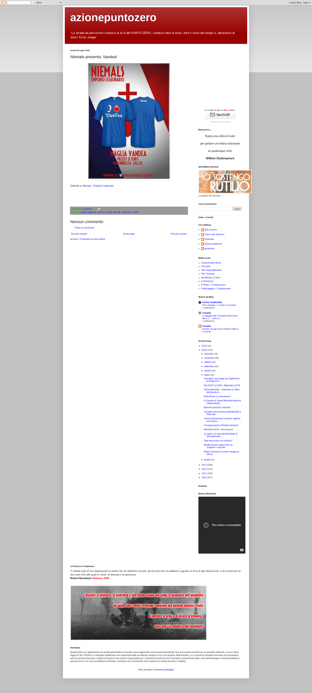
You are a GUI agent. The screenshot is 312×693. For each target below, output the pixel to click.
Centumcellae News (211, 263)
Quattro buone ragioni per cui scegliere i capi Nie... (218, 446)
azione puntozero (213, 244)
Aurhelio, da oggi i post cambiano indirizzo (220, 329)
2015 (204, 350)
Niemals (116, 212)
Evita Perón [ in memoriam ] (217, 396)
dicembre (209, 354)
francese (101, 212)
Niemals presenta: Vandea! (217, 407)
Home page (129, 234)
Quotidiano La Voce (210, 277)
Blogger (170, 669)
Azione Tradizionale (212, 302)
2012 (204, 469)
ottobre (208, 362)
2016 (204, 346)
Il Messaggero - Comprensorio (216, 288)
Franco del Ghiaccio (214, 234)
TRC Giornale (208, 274)
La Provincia (207, 281)
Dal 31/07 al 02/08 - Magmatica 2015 (222, 385)
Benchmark (225, 122)
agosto (207, 370)
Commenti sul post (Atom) (92, 239)
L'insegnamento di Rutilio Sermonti (221, 425)
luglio (207, 375)
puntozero (210, 248)
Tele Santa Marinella (211, 270)
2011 (204, 473)
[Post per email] (99, 209)
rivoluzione (126, 212)
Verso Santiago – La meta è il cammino (219, 305)
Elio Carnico (211, 229)
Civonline (206, 266)
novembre (209, 358)
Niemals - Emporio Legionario (98, 185)
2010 (204, 477)
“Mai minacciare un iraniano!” (218, 440)
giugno (208, 459)
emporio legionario (88, 212)
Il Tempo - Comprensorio (213, 285)
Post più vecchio (179, 234)
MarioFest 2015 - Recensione (218, 429)
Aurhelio (206, 313)
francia (109, 212)
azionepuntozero (113, 17)
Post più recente (79, 234)
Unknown (88, 209)
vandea (135, 212)
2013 (204, 465)
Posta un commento (84, 227)
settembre (209, 366)
